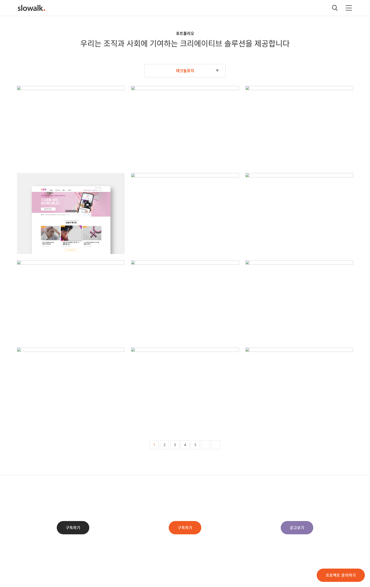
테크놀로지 (185, 70)
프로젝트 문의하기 (341, 575)
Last (215, 444)
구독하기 (73, 527)
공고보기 (297, 527)
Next (205, 444)
